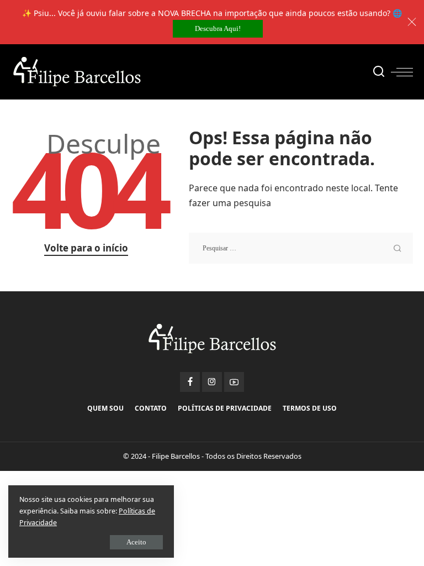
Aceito (136, 542)
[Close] (411, 22)
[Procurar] (378, 71)
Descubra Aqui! (218, 28)
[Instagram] (212, 382)
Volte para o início (86, 248)
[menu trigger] (402, 71)
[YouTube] (234, 382)
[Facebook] (190, 382)
